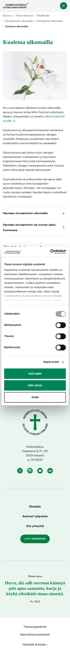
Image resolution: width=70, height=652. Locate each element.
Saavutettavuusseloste (35, 634)
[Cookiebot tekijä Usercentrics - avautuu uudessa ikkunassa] (50, 251)
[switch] (61, 325)
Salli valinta (35, 385)
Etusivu (7, 15)
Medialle (35, 506)
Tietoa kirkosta (24, 15)
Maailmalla (43, 15)
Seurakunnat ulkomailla (19, 21)
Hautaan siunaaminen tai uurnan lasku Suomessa (29, 227)
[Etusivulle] (16, 5)
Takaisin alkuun (34, 644)
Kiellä (35, 397)
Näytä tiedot (51, 362)
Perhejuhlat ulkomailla (50, 21)
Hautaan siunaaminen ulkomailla (25, 213)
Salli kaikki (35, 373)
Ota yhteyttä (35, 526)
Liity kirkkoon (35, 539)
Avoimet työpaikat (35, 516)
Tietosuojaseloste (34, 627)
